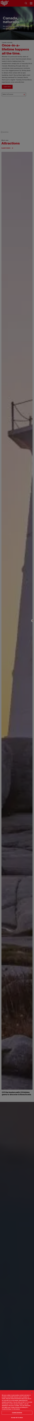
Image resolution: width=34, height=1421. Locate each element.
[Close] (32, 1393)
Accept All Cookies (17, 1417)
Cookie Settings (17, 1412)
